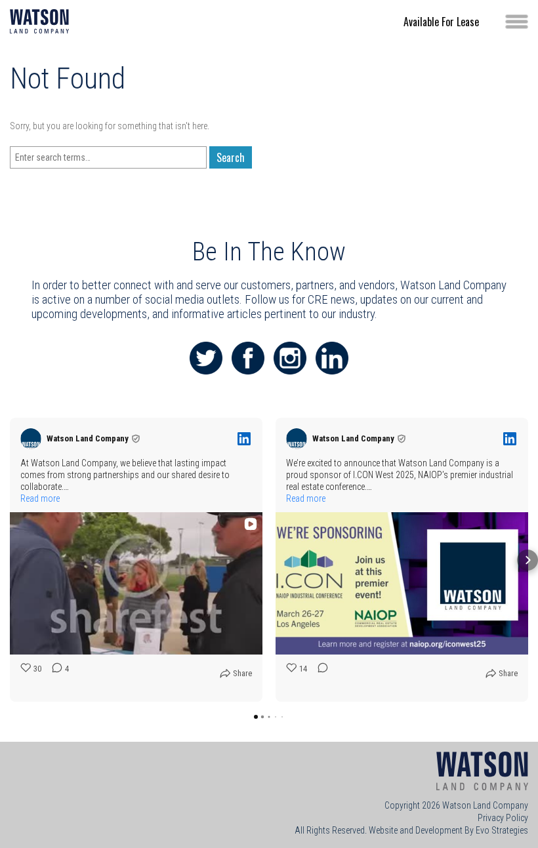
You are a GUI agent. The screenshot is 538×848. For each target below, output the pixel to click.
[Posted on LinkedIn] (244, 439)
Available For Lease (441, 22)
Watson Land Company (485, 805)
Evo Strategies (502, 830)
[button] (10, 560)
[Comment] (319, 676)
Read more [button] (40, 498)
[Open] (516, 21)
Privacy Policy (503, 818)
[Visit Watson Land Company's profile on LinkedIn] (30, 438)
